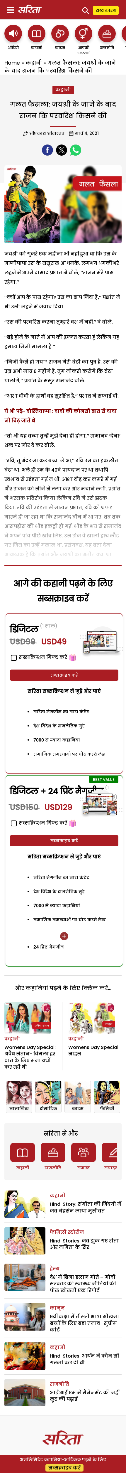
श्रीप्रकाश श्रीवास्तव (46, 133)
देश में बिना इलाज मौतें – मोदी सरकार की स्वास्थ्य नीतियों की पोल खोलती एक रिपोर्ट (83, 1284)
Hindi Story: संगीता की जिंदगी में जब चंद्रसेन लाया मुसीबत (85, 1207)
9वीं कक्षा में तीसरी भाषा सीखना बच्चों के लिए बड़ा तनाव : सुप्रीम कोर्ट (84, 1323)
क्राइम (78, 1109)
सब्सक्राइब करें (64, 675)
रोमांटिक (48, 1109)
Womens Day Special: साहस (94, 1050)
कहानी (33, 62)
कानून (57, 1308)
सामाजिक (19, 1109)
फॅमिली (107, 1109)
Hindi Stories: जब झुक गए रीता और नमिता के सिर (84, 1244)
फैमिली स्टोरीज (67, 1232)
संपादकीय (114, 1168)
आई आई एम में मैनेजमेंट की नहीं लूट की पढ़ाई (84, 1396)
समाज (83, 1168)
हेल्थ (54, 1268)
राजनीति (53, 1168)
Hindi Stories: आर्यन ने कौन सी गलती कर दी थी (84, 1359)
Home (12, 62)
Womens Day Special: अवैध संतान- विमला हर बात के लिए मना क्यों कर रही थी (30, 1057)
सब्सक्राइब (106, 10)
